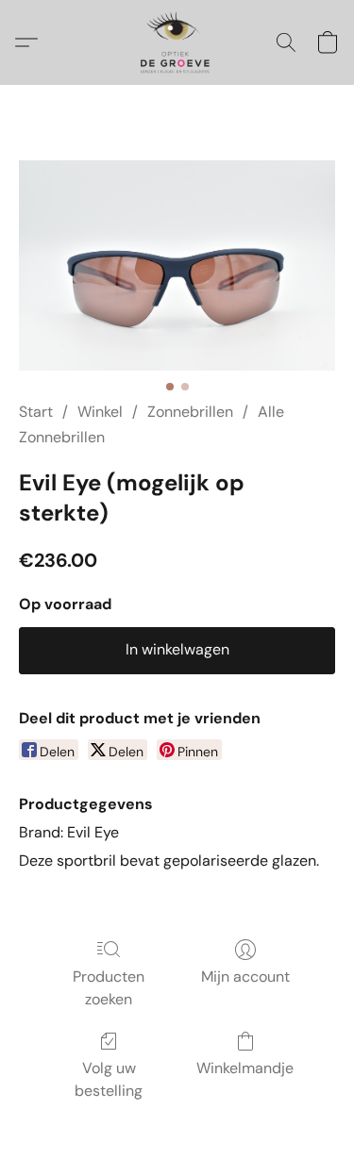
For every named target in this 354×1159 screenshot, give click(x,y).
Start (36, 412)
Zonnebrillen (190, 412)
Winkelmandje (245, 1068)
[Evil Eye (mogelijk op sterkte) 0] (177, 265)
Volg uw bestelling (109, 1079)
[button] (177, 42)
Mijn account (245, 976)
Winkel (100, 412)
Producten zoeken (108, 988)
